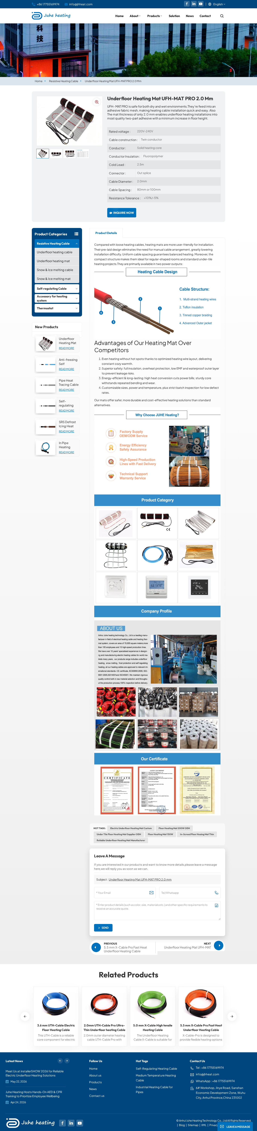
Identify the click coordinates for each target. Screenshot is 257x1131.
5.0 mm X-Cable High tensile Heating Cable (152, 1027)
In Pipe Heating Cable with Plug (66, 445)
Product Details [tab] (106, 233)
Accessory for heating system (52, 298)
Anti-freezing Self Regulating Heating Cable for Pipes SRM (68, 362)
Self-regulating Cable (52, 288)
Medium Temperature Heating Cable (156, 1077)
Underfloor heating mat (53, 261)
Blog (182, 1125)
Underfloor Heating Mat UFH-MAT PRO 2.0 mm (69, 341)
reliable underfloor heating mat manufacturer (121, 840)
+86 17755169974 (48, 4)
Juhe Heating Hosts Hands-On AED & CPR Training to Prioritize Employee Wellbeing (34, 1094)
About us (95, 1075)
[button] (231, 1016)
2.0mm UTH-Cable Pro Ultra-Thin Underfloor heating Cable (104, 1027)
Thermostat (45, 308)
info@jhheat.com (81, 4)
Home (119, 16)
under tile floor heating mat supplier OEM (119, 834)
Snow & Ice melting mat (54, 279)
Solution (174, 16)
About (134, 16)
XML (203, 1125)
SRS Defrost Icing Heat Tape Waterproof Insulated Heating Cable (67, 424)
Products (153, 16)
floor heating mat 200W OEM (174, 828)
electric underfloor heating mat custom (131, 828)
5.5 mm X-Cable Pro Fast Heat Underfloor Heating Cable (201, 1027)
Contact (205, 16)
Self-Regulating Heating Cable (156, 1068)
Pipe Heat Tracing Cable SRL (69, 382)
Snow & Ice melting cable (55, 270)
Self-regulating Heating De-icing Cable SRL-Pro (68, 403)
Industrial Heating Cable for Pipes (154, 1089)
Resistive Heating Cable (63, 81)
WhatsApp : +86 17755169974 (215, 1081)
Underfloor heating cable (54, 252)
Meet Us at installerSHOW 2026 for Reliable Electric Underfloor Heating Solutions (35, 1073)
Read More (66, 348)
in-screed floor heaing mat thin (197, 834)
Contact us (96, 1095)
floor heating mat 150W (160, 834)
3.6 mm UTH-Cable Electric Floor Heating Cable (56, 1027)
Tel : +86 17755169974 (210, 1067)
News (190, 16)
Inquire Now (123, 213)
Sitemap (193, 1125)
